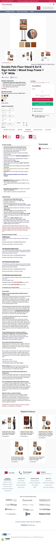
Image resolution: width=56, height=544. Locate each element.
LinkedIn (50, 538)
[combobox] (20, 8)
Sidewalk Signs (9, 11)
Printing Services (35, 480)
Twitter (50, 536)
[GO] (38, 8)
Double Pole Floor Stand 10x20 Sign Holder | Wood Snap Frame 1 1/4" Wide (8, 433)
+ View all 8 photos (6, 62)
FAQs (35, 487)
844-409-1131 (9, 1)
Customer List (48, 480)
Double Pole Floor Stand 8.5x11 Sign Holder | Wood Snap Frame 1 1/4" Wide (17, 458)
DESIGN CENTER (35, 478)
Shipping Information (8, 484)
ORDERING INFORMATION (7, 479)
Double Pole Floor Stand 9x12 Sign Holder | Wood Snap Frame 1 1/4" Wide (36, 458)
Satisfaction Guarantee (48, 482)
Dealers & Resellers (21, 485)
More (32, 11)
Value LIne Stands (22, 11)
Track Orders (21, 480)
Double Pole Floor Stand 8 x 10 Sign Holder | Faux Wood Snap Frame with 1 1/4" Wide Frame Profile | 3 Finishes (46, 433)
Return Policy (21, 487)
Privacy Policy (48, 485)
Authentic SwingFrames (35, 482)
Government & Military (7, 488)
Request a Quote (7, 482)
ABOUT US (48, 478)
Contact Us (52, 1)
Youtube (54, 538)
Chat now (45, 115)
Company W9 (7, 490)
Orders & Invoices (21, 482)
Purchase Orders (8, 486)
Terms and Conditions (48, 487)
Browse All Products (48, 8)
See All (3, 127)
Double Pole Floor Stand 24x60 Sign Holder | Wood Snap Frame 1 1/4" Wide (27, 433)
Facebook (47, 536)
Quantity (33, 88)
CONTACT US (21, 478)
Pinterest (54, 536)
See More (3, 88)
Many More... (5, 103)
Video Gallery (35, 485)
